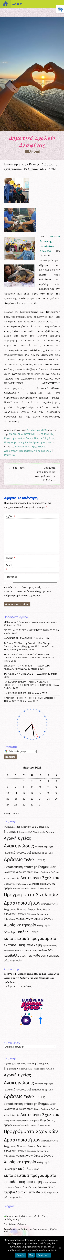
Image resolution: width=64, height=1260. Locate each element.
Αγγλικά (50, 832)
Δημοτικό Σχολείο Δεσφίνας (32, 141)
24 (40, 798)
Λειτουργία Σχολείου (39, 877)
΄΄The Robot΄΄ (17, 467)
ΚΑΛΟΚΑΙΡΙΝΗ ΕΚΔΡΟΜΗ (18, 638)
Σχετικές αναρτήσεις (20, 986)
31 (40, 804)
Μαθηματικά (10, 884)
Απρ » (16, 813)
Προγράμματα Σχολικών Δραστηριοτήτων (28, 442)
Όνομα (10, 558)
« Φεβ (7, 813)
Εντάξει (20, 1255)
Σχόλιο (10, 516)
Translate (10, 756)
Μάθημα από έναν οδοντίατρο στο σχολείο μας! (31, 622)
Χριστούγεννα (43, 918)
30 (32, 804)
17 (40, 792)
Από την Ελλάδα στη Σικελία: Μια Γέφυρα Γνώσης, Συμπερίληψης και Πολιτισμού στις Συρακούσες (28, 646)
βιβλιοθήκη (10, 932)
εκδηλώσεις (28, 932)
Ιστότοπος (11, 576)
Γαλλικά (8, 852)
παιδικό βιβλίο (46, 950)
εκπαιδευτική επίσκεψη (23, 945)
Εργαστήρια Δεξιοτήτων (18, 872)
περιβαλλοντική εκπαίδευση (25, 955)
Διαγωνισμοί (22, 852)
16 (32, 792)
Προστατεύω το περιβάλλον (35, 450)
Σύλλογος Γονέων (15, 913)
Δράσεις (13, 859)
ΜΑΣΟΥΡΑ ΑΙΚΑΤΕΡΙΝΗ (22, 434)
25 (48, 798)
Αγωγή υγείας (17, 838)
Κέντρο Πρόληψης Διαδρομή (47, 872)
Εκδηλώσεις (34, 860)
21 (16, 798)
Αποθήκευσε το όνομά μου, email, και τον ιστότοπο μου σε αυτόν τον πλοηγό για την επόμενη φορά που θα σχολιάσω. (27, 591)
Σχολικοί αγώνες (49, 904)
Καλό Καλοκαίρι (12, 878)
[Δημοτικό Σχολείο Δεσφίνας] (32, 130)
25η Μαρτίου (23, 826)
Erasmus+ (11, 832)
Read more (43, 1255)
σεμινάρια (53, 955)
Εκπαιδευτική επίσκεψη (20, 867)
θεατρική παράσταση (26, 950)
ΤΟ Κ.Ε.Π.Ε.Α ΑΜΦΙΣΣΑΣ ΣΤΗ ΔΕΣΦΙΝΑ (25, 673)
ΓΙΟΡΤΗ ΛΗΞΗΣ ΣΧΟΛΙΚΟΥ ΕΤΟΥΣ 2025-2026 (29, 630)
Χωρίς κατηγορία (20, 924)
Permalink (9, 455)
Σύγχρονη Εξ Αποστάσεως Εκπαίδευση (27, 909)
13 (7, 792)
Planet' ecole (39, 832)
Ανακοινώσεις (19, 846)
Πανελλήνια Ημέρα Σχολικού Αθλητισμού (31, 888)
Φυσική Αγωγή (24, 918)
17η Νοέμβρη (10, 827)
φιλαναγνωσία (13, 960)
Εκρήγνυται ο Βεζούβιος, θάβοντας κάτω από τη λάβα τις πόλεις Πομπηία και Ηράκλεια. (31, 978)
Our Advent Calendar (15, 1224)
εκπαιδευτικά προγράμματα (30, 938)
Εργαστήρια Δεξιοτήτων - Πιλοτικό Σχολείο (29, 438)
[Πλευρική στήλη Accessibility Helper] (60, 9)
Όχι (31, 1255)
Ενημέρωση (47, 867)
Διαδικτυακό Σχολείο (42, 853)
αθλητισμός (43, 925)
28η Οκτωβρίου (40, 826)
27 (7, 804)
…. (5, 1211)
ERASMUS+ (47, 434)
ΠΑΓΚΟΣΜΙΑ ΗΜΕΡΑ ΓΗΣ (18, 693)
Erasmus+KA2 (23, 446)
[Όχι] (60, 1248)
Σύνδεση (17, 3)
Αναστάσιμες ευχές (44, 847)
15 (24, 792)
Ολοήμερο (34, 883)
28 (15, 804)
